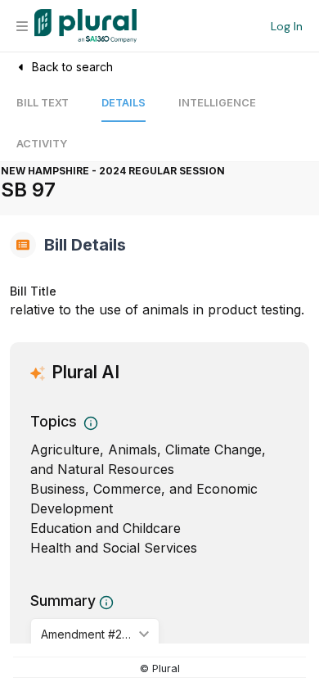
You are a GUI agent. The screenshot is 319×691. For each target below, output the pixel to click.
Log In (287, 26)
